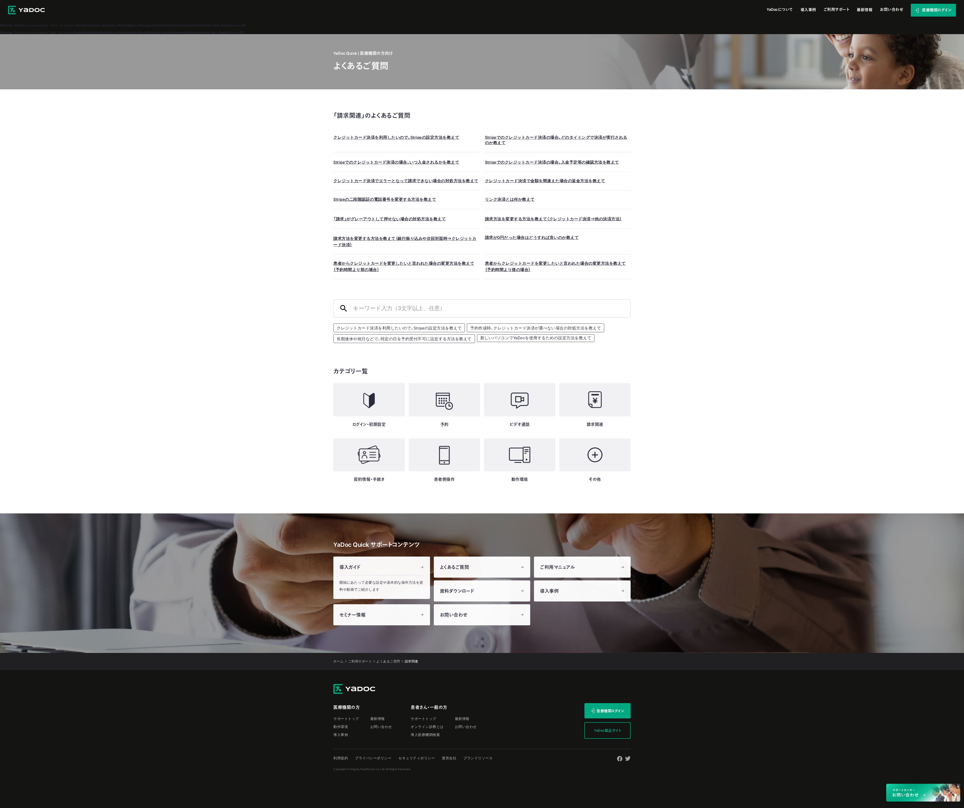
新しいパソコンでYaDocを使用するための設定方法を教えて (535, 337)
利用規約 (340, 758)
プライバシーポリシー (373, 758)
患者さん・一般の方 (429, 707)
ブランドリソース (478, 758)
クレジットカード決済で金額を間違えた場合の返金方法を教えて (545, 180)
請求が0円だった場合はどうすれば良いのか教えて (532, 237)
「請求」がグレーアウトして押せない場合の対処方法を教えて (389, 219)
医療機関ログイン (610, 711)
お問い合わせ (381, 727)
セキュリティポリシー (416, 758)
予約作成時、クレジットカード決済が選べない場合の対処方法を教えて (535, 328)
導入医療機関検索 (425, 735)
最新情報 (864, 10)
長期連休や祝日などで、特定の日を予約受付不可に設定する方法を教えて (404, 338)
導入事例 (808, 10)
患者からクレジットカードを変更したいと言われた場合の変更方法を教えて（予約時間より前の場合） (403, 266)
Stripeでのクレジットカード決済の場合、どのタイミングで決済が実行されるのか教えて (556, 140)
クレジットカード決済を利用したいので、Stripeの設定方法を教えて (396, 137)
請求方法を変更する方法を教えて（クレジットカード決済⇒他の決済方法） (553, 219)
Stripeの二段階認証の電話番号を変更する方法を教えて (384, 199)
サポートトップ (346, 719)
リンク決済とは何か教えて (510, 199)
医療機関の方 (346, 707)
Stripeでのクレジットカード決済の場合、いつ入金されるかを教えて (396, 162)
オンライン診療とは (427, 727)
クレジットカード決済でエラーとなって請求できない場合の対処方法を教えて (405, 180)
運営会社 (449, 758)
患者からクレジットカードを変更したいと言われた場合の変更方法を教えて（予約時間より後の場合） (555, 266)
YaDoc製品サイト (607, 730)
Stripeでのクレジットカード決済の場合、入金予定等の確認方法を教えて (552, 162)
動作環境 (340, 727)
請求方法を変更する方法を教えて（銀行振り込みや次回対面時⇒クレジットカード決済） (404, 241)
